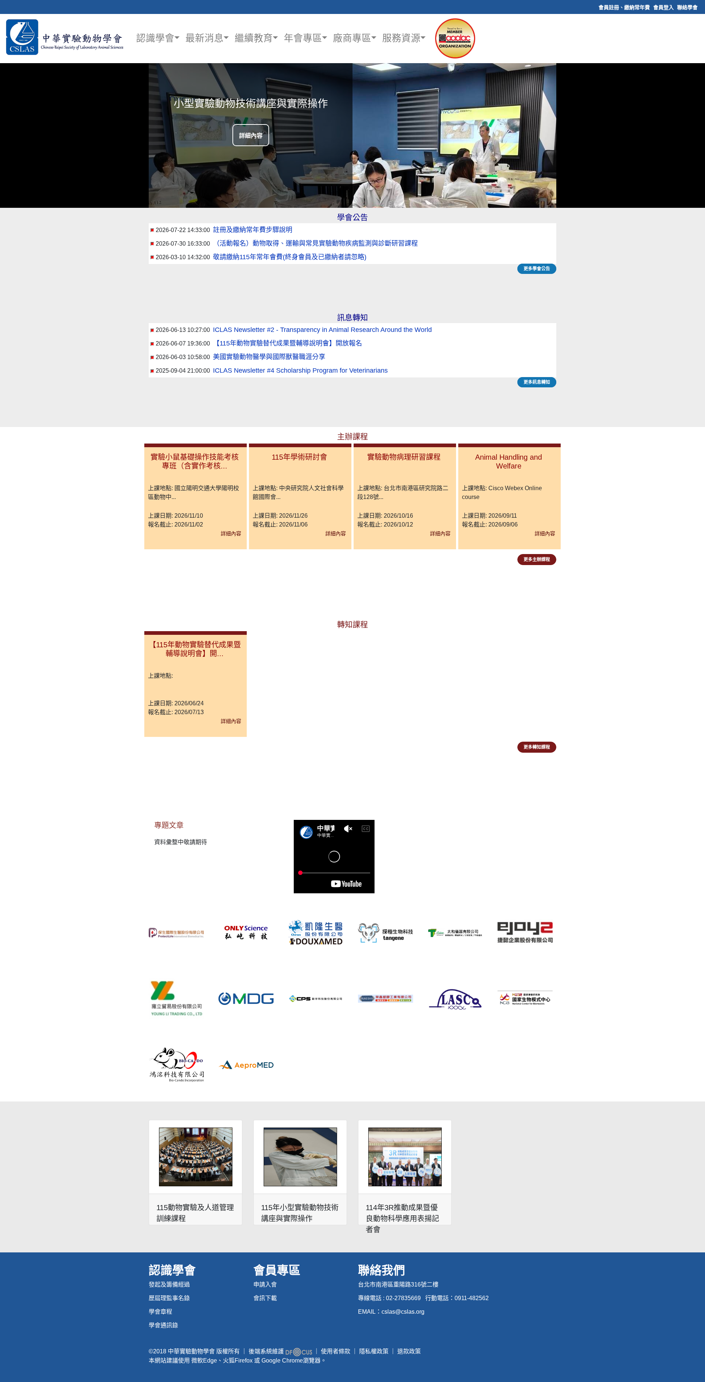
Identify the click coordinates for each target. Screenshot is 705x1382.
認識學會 (155, 38)
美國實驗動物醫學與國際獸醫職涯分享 (269, 357)
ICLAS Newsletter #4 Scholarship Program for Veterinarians (300, 370)
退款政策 (409, 1351)
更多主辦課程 (537, 559)
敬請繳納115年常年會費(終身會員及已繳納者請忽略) (289, 257)
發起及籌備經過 (169, 1284)
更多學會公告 (537, 268)
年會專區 (303, 38)
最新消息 (204, 38)
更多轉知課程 (537, 747)
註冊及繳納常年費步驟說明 (252, 230)
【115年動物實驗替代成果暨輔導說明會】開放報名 (287, 343)
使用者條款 (335, 1351)
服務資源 (401, 38)
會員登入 (663, 7)
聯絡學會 (687, 7)
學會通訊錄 (163, 1325)
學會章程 (160, 1312)
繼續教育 (254, 38)
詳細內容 (251, 136)
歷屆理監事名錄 (169, 1298)
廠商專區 (352, 38)
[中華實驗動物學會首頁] (66, 37)
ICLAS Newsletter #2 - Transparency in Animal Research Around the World (322, 329)
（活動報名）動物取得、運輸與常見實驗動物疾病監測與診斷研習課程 (315, 243)
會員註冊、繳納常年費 (624, 7)
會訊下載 (265, 1298)
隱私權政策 (373, 1351)
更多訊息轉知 (537, 382)
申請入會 (265, 1284)
